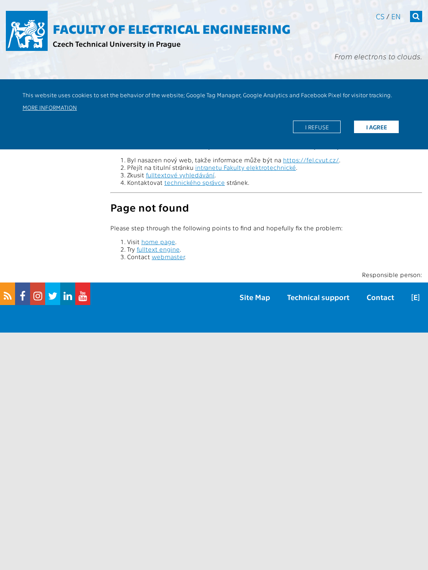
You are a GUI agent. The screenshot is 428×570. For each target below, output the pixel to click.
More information (50, 107)
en (396, 16)
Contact (380, 297)
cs (380, 16)
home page (158, 241)
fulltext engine (158, 249)
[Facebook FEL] (22, 293)
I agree (376, 127)
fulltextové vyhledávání (180, 175)
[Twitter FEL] (52, 293)
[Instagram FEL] (37, 293)
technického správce (194, 182)
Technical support (318, 297)
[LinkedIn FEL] (67, 293)
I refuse (317, 127)
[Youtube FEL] (82, 293)
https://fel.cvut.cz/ (311, 160)
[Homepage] (27, 31)
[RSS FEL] (7, 293)
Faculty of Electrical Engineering (171, 28)
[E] (415, 297)
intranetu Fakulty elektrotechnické (245, 167)
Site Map (254, 297)
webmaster (168, 256)
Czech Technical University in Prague (117, 43)
